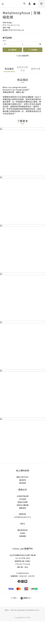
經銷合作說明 (23, 502)
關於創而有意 (23, 530)
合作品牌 (22, 499)
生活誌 (22, 533)
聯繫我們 (22, 508)
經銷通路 (22, 536)
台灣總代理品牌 (22, 496)
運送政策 (22, 480)
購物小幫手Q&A (22, 477)
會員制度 (22, 483)
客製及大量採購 (22, 505)
